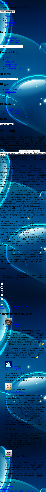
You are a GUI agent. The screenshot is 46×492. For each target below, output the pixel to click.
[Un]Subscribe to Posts (14, 68)
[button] (18, 151)
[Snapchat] (23, 295)
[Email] (23, 299)
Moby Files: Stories (12, 42)
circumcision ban (10, 308)
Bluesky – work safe (13, 89)
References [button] (4, 268)
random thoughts (27, 306)
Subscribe (9, 20)
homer (15, 367)
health (17, 306)
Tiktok (7, 96)
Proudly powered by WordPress (20, 491)
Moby (12, 306)
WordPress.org (10, 66)
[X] (23, 291)
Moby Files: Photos (12, 40)
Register (8, 57)
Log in (7, 59)
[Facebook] (23, 287)
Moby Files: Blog (7, 3)
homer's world (10, 92)
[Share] (23, 303)
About (7, 16)
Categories (9, 18)
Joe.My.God (9, 94)
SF (36, 306)
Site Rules (9, 25)
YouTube (8, 98)
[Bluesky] (23, 283)
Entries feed (9, 62)
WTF (2, 308)
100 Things (9, 27)
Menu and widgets (7, 12)
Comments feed (11, 64)
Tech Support (10, 23)
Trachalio (16, 324)
